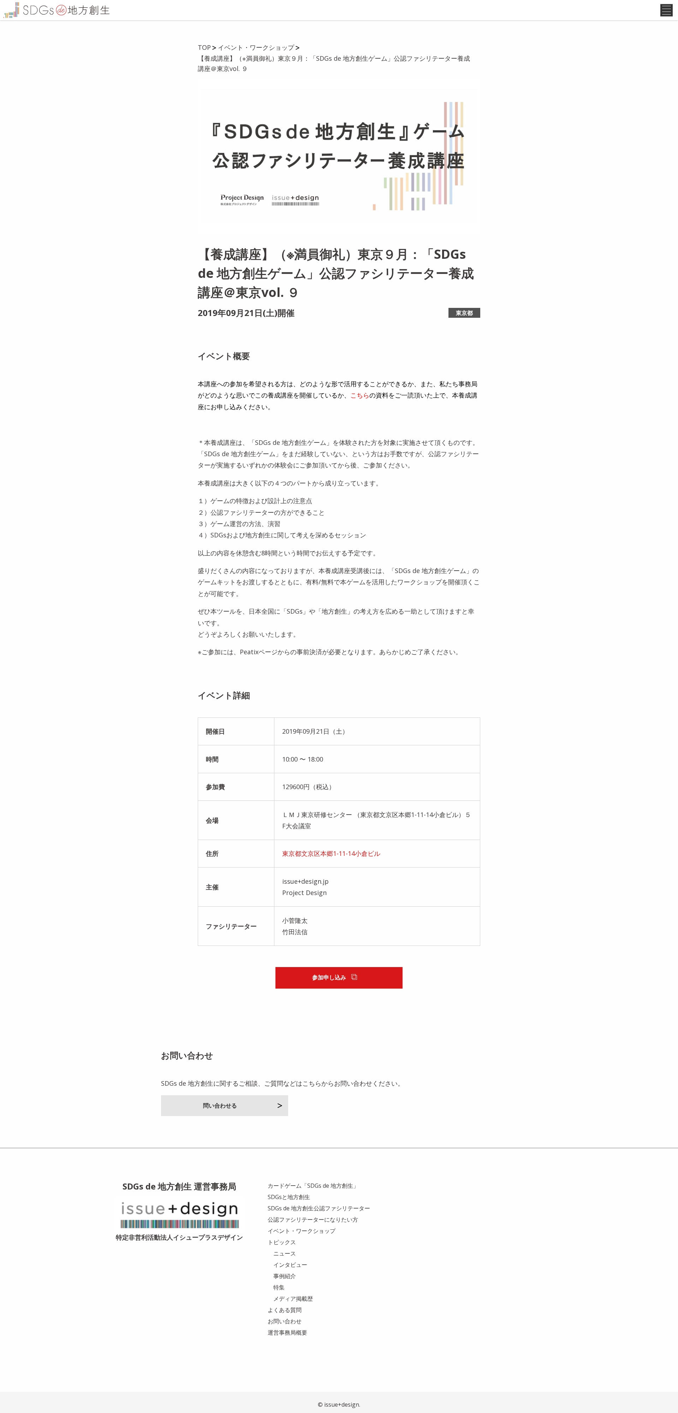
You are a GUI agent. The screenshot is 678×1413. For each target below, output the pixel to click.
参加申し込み (329, 977)
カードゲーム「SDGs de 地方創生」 (313, 1186)
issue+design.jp (305, 881)
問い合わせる (220, 1105)
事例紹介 (284, 1276)
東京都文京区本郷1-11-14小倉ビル (331, 853)
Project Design (304, 892)
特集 (279, 1287)
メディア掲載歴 (293, 1298)
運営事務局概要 (287, 1332)
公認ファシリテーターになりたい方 (313, 1219)
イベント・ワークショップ (301, 1231)
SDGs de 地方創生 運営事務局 (179, 1186)
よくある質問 (285, 1310)
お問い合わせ (285, 1321)
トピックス (282, 1242)
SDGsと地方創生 (289, 1197)
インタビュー (290, 1265)
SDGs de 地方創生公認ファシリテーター (319, 1208)
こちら (359, 395)
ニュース (284, 1253)
